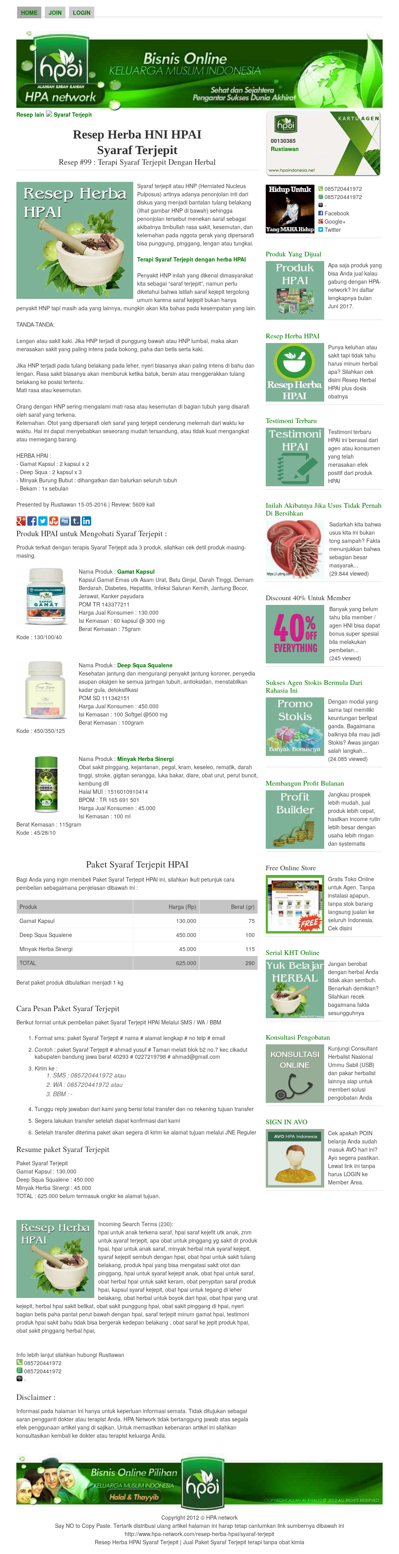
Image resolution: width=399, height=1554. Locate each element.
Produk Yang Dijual (293, 253)
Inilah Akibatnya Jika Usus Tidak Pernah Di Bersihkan (323, 508)
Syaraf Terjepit (73, 114)
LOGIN (81, 12)
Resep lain (30, 114)
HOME (29, 12)
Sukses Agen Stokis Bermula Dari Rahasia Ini (314, 686)
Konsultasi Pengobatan (298, 1037)
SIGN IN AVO (286, 1121)
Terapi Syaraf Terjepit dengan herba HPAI (191, 259)
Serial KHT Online (293, 952)
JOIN (55, 12)
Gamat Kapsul (136, 571)
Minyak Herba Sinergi (145, 759)
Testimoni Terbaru (291, 420)
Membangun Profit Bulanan (305, 783)
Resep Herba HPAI (293, 335)
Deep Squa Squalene (145, 665)
